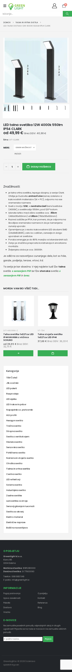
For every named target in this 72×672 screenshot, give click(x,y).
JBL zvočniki (12, 383)
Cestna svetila (13, 474)
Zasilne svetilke (14, 495)
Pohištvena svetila (15, 452)
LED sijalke (11, 399)
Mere (6, 147)
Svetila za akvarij (14, 511)
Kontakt (41, 598)
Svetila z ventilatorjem (17, 436)
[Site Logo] (17, 6)
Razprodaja (12, 393)
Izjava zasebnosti (11, 598)
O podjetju (43, 593)
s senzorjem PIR (21, 271)
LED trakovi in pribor (16, 404)
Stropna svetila (14, 431)
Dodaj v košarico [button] (53, 353)
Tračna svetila (13, 425)
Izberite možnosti (18, 353)
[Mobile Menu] (6, 6)
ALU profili (11, 415)
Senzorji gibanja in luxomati (20, 506)
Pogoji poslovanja (11, 593)
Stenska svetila (14, 442)
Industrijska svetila (15, 490)
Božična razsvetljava (16, 527)
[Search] (67, 14)
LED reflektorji (13, 479)
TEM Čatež (11, 377)
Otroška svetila (14, 463)
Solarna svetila (14, 484)
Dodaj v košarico (41, 166)
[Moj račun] (55, 5)
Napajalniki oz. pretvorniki (19, 409)
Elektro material (14, 517)
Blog (40, 607)
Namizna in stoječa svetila (19, 458)
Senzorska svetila (15, 447)
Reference (42, 602)
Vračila (6, 612)
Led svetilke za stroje (16, 500)
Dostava (7, 607)
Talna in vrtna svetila (18, 468)
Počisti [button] (18, 154)
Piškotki (6, 602)
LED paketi (11, 388)
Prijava (48, 639)
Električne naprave (15, 522)
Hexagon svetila (14, 420)
